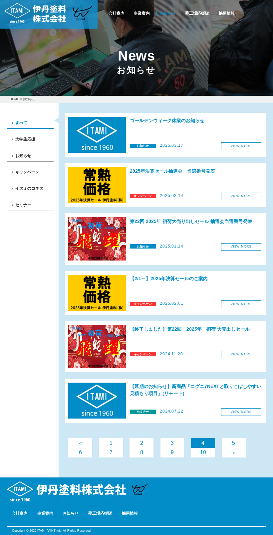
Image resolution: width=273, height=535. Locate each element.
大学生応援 (25, 139)
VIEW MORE (241, 146)
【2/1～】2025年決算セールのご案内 (169, 278)
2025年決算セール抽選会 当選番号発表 (172, 171)
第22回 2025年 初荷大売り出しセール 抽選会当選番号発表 (191, 221)
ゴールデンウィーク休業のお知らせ (167, 120)
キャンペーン (27, 172)
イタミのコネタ (29, 188)
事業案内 (142, 13)
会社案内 (117, 13)
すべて (21, 123)
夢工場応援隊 (197, 13)
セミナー (23, 205)
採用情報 (227, 13)
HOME (14, 99)
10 (203, 452)
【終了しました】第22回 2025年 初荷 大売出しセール (190, 329)
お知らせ (167, 13)
